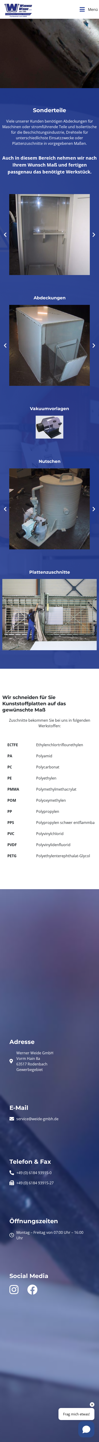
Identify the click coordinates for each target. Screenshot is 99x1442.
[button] (5, 235)
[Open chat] (86, 1429)
